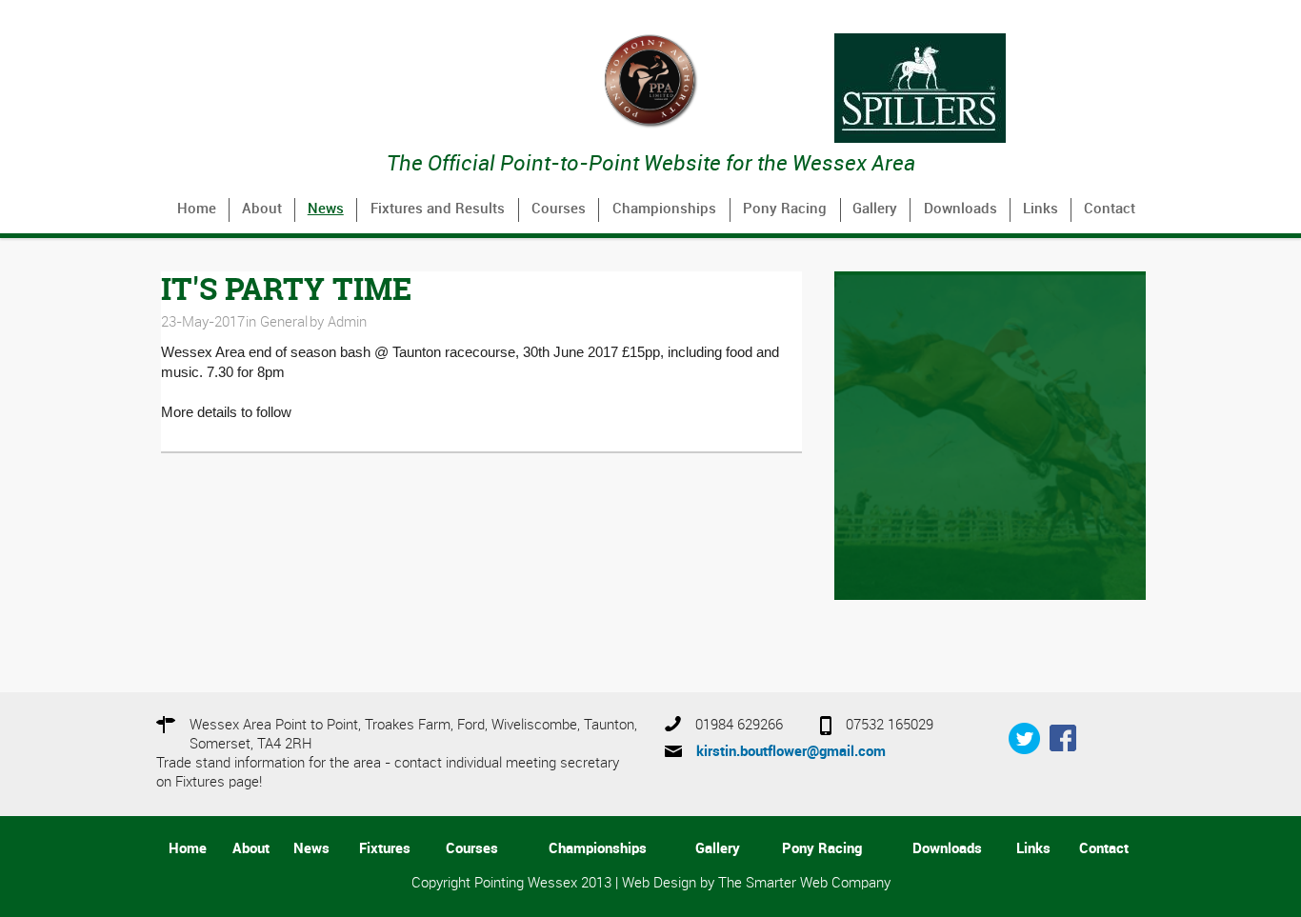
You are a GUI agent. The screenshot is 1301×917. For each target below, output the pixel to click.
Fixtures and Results (437, 209)
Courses (558, 209)
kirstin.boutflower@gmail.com (791, 752)
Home (196, 209)
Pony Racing (785, 209)
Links (1040, 209)
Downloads (960, 209)
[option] (990, 88)
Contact (1109, 209)
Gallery (874, 209)
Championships (664, 209)
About (262, 209)
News (326, 209)
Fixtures (384, 849)
